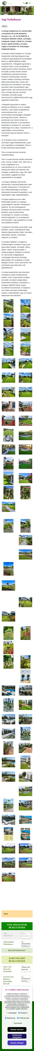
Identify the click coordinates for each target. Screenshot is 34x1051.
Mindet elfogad (17, 1043)
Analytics (24, 1013)
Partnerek (18, 1023)
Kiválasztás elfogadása (17, 1036)
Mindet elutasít (17, 1029)
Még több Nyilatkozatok (16, 950)
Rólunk (4, 26)
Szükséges (12, 1013)
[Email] (27, 3)
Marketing (11, 1018)
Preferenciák (24, 1018)
